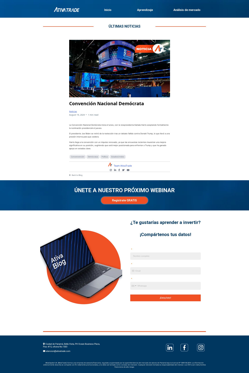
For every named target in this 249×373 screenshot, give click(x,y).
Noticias (73, 111)
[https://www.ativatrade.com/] (67, 9)
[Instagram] (111, 170)
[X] (123, 170)
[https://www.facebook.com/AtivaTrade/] (184, 347)
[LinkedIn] (115, 170)
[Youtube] (128, 170)
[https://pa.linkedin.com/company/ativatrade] (169, 347)
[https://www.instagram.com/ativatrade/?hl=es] (201, 347)
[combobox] (133, 286)
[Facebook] (119, 170)
